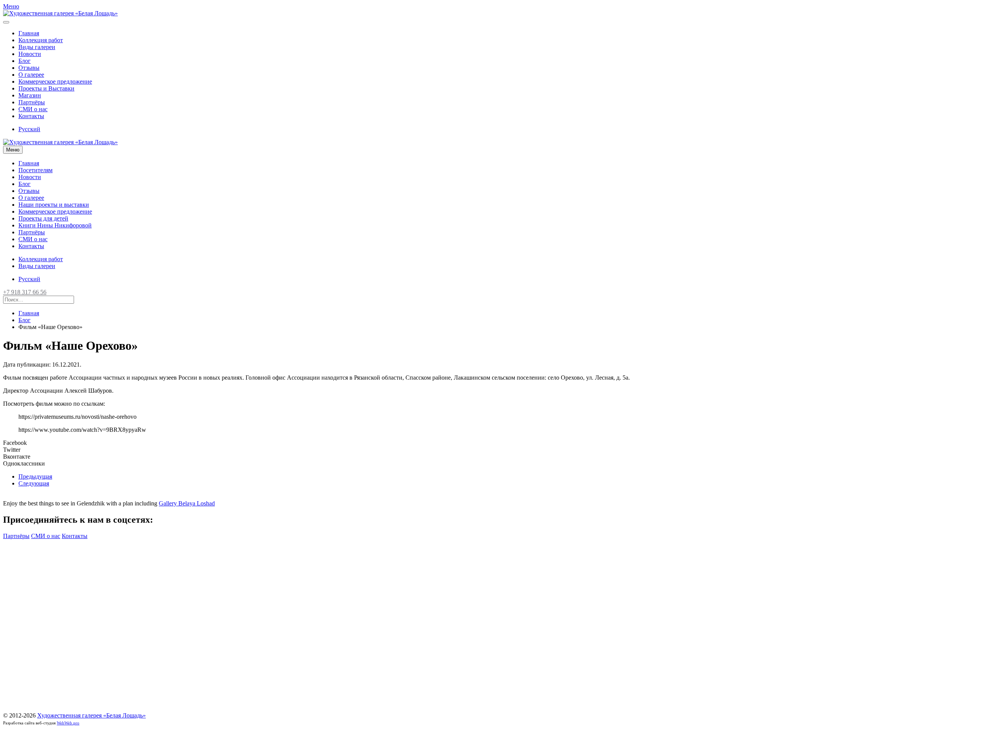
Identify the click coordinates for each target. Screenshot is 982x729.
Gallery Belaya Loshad (187, 503)
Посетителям (35, 170)
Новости (29, 54)
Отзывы (29, 67)
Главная (28, 33)
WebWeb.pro (68, 723)
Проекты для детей (43, 218)
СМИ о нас (33, 109)
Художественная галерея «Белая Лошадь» (91, 715)
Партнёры (31, 102)
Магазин (29, 95)
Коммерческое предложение (55, 81)
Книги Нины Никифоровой (55, 225)
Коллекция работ (40, 40)
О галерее (31, 74)
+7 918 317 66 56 (24, 292)
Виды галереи (36, 47)
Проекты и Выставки (46, 88)
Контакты (31, 116)
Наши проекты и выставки (53, 204)
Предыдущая (35, 476)
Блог (24, 61)
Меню (13, 150)
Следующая (33, 483)
